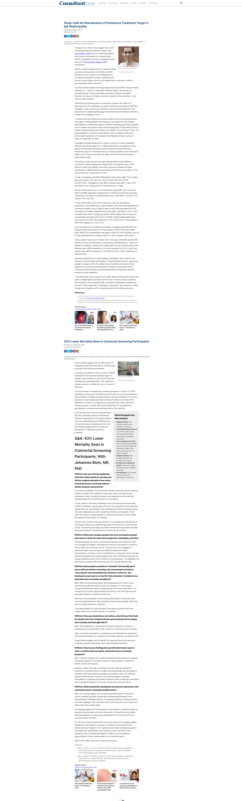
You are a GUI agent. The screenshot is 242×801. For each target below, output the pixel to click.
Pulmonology (152, 3)
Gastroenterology (87, 767)
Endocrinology (113, 3)
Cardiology (102, 3)
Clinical (77, 309)
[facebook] (65, 36)
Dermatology (124, 3)
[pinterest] (74, 36)
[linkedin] (71, 36)
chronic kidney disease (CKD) (95, 62)
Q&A (95, 767)
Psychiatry (142, 3)
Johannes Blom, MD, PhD (72, 347)
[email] (77, 36)
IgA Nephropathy (86, 309)
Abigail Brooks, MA (70, 32)
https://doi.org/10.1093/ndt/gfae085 (96, 298)
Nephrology (97, 309)
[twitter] (68, 36)
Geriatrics (133, 3)
